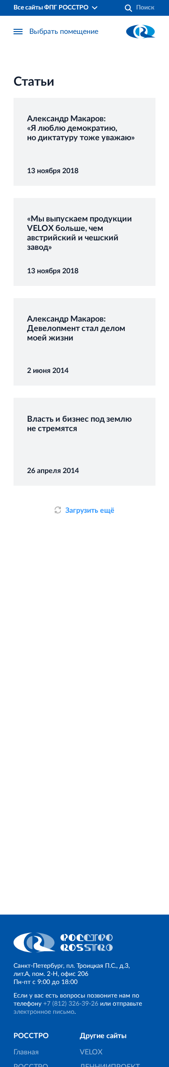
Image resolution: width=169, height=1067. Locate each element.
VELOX (91, 1052)
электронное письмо (44, 1012)
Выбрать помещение (63, 31)
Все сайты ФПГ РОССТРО (51, 8)
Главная (26, 1052)
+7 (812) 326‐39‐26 (70, 1004)
